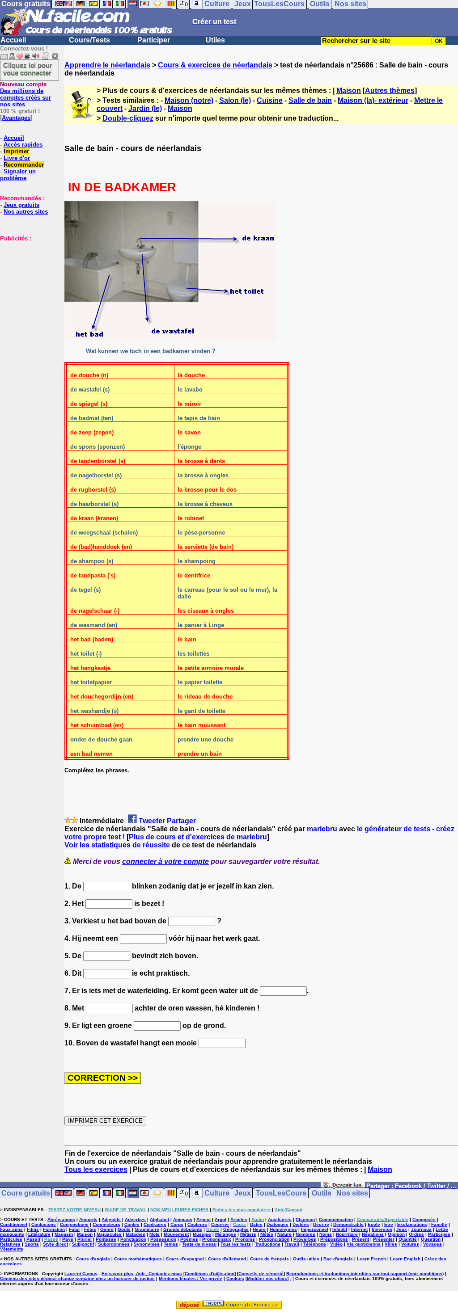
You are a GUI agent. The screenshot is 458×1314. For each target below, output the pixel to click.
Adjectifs (111, 1219)
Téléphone (314, 1244)
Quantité (408, 1239)
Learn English (405, 1258)
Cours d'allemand (227, 1258)
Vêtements (11, 1249)
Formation (54, 1229)
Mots (154, 1234)
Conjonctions (74, 1224)
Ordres (416, 1234)
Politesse (106, 1239)
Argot (220, 1219)
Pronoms (245, 1239)
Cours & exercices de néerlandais (215, 65)
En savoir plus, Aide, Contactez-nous (142, 1273)
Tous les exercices (95, 1169)
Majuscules (109, 1234)
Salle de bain (310, 100)
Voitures (410, 1244)
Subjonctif (83, 1244)
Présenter (383, 1239)
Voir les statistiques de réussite (117, 845)
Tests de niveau (199, 1244)
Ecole (374, 1224)
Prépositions (334, 1239)
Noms (325, 1234)
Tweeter (152, 821)
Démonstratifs (348, 1224)
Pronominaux (216, 1239)
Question (431, 1239)
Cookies (235, 1278)
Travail (291, 1244)
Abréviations (61, 1219)
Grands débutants (182, 1229)
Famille (439, 1224)
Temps (171, 1244)
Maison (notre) (189, 100)
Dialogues (277, 1224)
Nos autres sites (26, 211)
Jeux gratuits (21, 205)
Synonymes (147, 1244)
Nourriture (347, 1234)
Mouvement (176, 1234)
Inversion (382, 1229)
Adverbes (135, 1219)
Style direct (55, 1244)
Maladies (135, 1234)
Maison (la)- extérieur (373, 100)
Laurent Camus (81, 1273)
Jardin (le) (145, 108)
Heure (259, 1229)
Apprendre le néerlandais (107, 65)
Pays (67, 1239)
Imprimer (16, 151)
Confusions (43, 1224)
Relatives (10, 1244)
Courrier (220, 1224)
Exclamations (412, 1224)
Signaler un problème (18, 174)
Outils (321, 1193)
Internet (359, 1229)
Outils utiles (306, 1258)
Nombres (305, 1234)
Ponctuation (133, 1239)
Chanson (305, 1219)
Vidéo (336, 1244)
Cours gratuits (25, 1193)
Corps (176, 1224)
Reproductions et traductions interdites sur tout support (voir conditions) (365, 1273)
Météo (266, 1234)
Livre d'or (17, 158)
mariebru (322, 829)
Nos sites (352, 1193)
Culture (216, 1193)
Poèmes (189, 1239)
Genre (107, 1229)
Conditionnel (13, 1224)
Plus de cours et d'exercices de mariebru (198, 837)
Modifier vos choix (267, 1278)
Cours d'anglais (93, 1258)
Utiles (215, 40)
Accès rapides (23, 144)
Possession (163, 1239)
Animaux (182, 1219)
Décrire (321, 1224)
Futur (74, 1229)
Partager (181, 821)
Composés (424, 1219)
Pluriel (84, 1239)
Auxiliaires (280, 1219)
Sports (32, 1244)
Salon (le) (235, 100)
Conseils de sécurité (261, 1273)
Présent (360, 1239)
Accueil (13, 40)
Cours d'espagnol (185, 1258)
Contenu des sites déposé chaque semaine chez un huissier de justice (77, 1278)
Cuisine (270, 100)
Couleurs (197, 1224)
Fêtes (90, 1229)
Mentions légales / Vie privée (190, 1278)
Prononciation (274, 1239)
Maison (348, 90)
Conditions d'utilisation (209, 1273)
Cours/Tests (89, 40)
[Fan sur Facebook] (343, 1186)
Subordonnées (114, 1244)
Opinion (396, 1234)
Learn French (371, 1258)
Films (33, 1229)
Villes (391, 1244)
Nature (284, 1234)
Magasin (64, 1234)
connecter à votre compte (165, 861)
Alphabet (159, 1219)
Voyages (432, 1244)
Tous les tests (236, 1244)
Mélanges (225, 1234)
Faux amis (11, 1229)
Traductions (267, 1244)
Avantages (16, 117)
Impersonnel (314, 1229)
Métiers (248, 1234)
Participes (439, 1234)
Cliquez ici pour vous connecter (27, 68)
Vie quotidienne (364, 1244)
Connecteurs (106, 1224)
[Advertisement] (27, 286)
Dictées (301, 1224)
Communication (336, 1219)
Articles (238, 1219)
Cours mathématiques (138, 1258)
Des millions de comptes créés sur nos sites (25, 94)
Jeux (242, 1193)
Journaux (421, 1229)
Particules (11, 1239)
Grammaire (147, 1229)
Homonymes (283, 1229)
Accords (88, 1219)
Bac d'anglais (338, 1258)
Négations (373, 1234)
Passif (33, 1239)
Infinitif (339, 1229)
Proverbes (304, 1239)
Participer (153, 40)
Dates (256, 1224)
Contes (132, 1224)
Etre (388, 1224)
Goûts (124, 1229)
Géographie (236, 1229)
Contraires (155, 1224)
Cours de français (269, 1258)
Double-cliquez (127, 118)
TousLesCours (281, 1193)
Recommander (24, 164)
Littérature (39, 1234)
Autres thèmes (390, 90)
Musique (202, 1234)
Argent (203, 1219)
